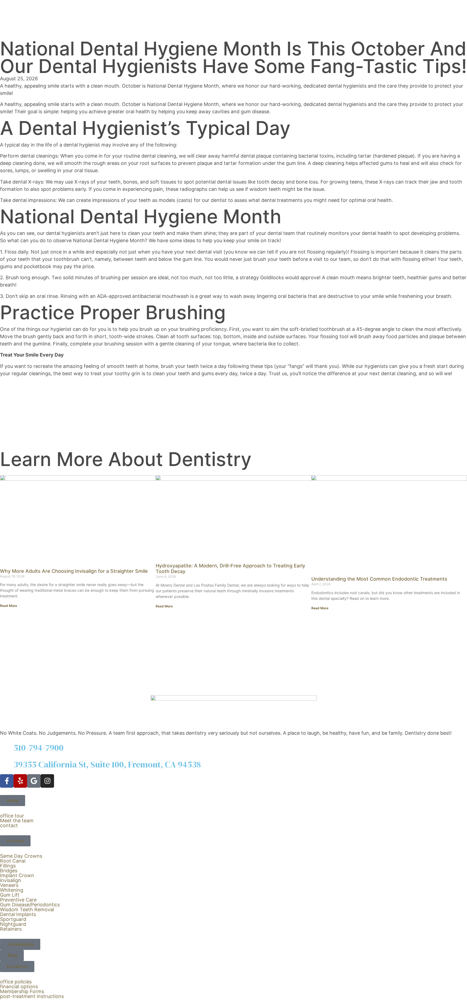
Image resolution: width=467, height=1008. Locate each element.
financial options (19, 986)
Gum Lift (9, 895)
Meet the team (17, 820)
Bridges (8, 870)
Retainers (11, 929)
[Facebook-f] (7, 781)
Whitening (11, 890)
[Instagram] (47, 781)
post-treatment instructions (32, 996)
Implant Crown (17, 875)
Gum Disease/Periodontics (30, 904)
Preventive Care (18, 900)
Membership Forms (22, 991)
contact (9, 825)
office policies (16, 981)
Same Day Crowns (21, 856)
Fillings (8, 866)
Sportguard (13, 919)
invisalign (10, 880)
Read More (8, 606)
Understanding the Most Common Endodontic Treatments (379, 579)
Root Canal (12, 861)
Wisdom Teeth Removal (27, 909)
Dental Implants (18, 914)
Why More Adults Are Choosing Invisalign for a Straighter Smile (74, 571)
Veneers (9, 885)
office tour (12, 816)
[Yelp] (20, 781)
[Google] (34, 781)
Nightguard (13, 924)
